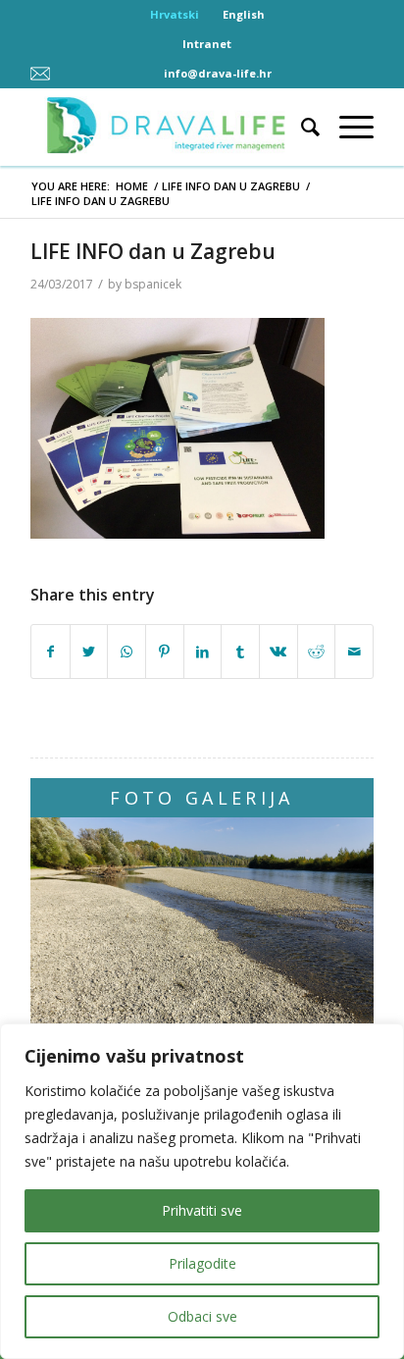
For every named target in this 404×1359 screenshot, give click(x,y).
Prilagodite (202, 1263)
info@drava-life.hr (218, 73)
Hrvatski (174, 14)
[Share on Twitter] (89, 652)
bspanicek (153, 284)
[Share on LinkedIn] (203, 652)
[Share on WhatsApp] (126, 652)
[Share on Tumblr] (240, 652)
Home (132, 186)
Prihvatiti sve (202, 1210)
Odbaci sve (202, 1316)
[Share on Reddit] (316, 652)
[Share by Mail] (354, 652)
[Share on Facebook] (50, 652)
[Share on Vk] (278, 652)
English (244, 14)
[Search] (300, 126)
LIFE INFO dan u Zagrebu (231, 186)
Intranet (206, 43)
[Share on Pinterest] (164, 652)
